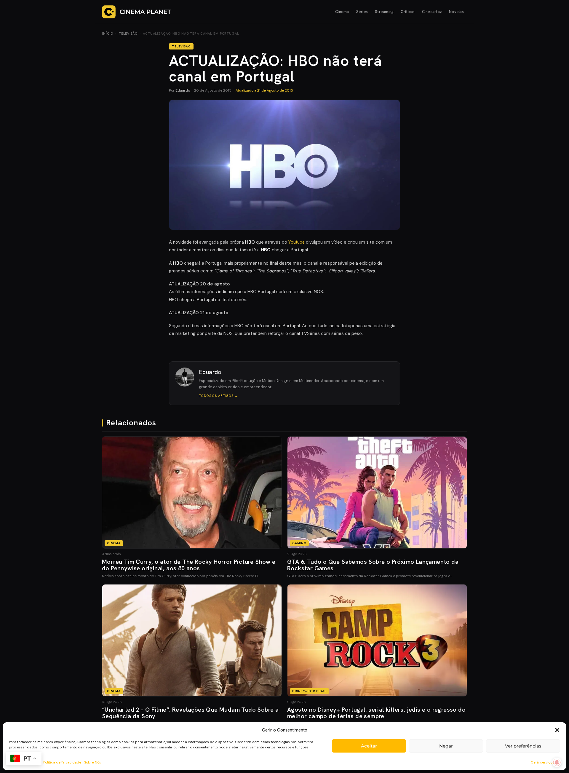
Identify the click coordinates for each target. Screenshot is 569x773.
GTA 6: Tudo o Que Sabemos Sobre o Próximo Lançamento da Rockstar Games (372, 565)
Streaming (384, 11)
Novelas (456, 11)
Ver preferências (523, 746)
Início (107, 33)
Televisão (128, 33)
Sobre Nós (92, 762)
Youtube (296, 242)
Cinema (342, 11)
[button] (557, 730)
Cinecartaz (432, 11)
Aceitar (369, 746)
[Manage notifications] (557, 762)
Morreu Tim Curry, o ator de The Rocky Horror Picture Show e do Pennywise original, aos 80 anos (189, 565)
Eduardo (182, 90)
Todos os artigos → (218, 396)
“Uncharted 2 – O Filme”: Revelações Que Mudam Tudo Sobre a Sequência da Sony (190, 713)
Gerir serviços (542, 762)
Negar (446, 746)
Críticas (408, 11)
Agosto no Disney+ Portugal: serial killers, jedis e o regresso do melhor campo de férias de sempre (376, 713)
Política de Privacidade (62, 762)
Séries (362, 11)
